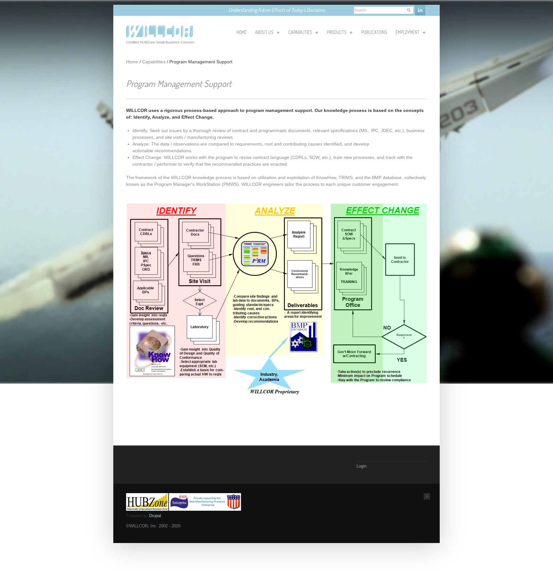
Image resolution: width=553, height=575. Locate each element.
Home (132, 61)
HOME (241, 32)
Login (361, 466)
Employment (407, 33)
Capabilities (299, 33)
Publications (374, 32)
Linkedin (420, 10)
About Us (264, 33)
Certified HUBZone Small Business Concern (160, 42)
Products (336, 33)
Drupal (155, 515)
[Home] (159, 35)
